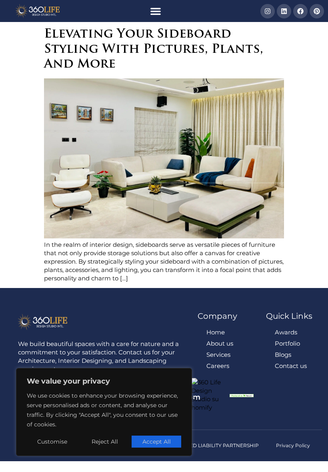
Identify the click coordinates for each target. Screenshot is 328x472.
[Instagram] (267, 11)
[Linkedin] (284, 11)
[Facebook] (300, 11)
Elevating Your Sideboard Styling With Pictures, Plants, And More (153, 49)
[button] (155, 11)
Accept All (156, 441)
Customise (52, 441)
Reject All (105, 441)
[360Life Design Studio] (38, 11)
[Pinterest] (317, 11)
